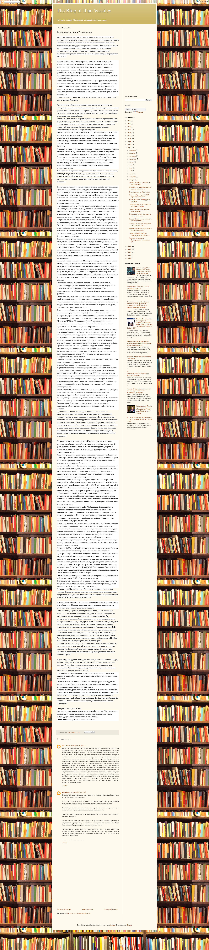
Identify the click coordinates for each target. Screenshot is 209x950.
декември (132, 150)
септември (133, 159)
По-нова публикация (64, 909)
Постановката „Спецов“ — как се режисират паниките (138, 288)
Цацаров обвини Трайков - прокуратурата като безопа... (139, 234)
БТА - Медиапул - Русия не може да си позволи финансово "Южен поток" (139, 419)
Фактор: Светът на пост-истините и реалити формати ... (140, 220)
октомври (132, 156)
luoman (112, 925)
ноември (132, 153)
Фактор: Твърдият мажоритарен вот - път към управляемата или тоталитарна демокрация (139, 391)
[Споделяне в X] (89, 732)
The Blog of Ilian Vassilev (84, 10)
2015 (129, 249)
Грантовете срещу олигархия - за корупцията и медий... (140, 205)
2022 (129, 133)
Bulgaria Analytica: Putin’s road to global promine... (139, 210)
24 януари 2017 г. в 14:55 (77, 792)
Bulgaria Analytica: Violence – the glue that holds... (139, 183)
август (131, 162)
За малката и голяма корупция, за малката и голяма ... (140, 215)
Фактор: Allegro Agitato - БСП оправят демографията (139, 196)
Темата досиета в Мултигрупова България (139, 201)
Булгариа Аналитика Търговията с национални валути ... (140, 229)
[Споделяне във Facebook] (91, 732)
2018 (129, 144)
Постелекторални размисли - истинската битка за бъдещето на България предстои (138, 374)
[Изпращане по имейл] (85, 732)
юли (131, 165)
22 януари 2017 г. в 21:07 (77, 745)
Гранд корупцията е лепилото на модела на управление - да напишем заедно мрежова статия (139, 343)
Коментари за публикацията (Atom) (78, 913)
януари (131, 180)
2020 (129, 138)
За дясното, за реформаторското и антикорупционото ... (140, 188)
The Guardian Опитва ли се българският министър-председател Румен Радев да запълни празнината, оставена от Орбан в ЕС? (139, 323)
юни (131, 168)
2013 (129, 255)
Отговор (64, 785)
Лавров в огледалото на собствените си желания (139, 357)
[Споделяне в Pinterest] (93, 732)
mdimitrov (65, 792)
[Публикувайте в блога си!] (87, 732)
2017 (129, 147)
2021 (129, 136)
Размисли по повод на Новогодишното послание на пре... (139, 240)
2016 (129, 246)
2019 (129, 141)
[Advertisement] (87, 891)
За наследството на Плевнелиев (139, 192)
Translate (140, 112)
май (130, 171)
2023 (129, 130)
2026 (129, 121)
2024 (129, 127)
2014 (129, 252)
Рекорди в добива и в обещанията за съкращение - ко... (140, 225)
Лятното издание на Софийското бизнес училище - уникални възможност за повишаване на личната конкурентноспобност (138, 304)
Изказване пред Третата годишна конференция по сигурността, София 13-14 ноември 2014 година (144, 409)
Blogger (129, 925)
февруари (132, 177)
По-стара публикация (111, 909)
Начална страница (87, 909)
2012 (129, 258)
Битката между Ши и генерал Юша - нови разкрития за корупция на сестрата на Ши (143, 270)
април (131, 174)
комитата (65, 745)
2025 (129, 124)
